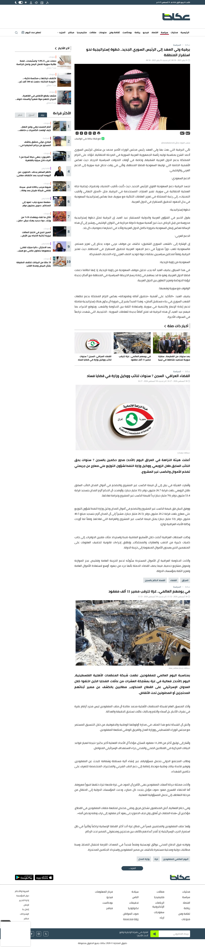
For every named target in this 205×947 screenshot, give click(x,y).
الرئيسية (185, 32)
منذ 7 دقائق (51, 68)
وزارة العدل (143, 859)
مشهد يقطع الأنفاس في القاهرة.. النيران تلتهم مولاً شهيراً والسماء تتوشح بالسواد (35, 97)
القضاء (173, 580)
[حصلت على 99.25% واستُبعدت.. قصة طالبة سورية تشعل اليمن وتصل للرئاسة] (64, 62)
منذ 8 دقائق (51, 103)
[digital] (47, 2)
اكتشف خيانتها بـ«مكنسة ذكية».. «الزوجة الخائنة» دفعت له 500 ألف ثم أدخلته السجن (38, 80)
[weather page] (36, 2)
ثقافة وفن (114, 32)
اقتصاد (154, 32)
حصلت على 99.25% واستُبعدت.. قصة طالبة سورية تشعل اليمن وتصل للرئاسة (36, 62)
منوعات (103, 32)
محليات (174, 32)
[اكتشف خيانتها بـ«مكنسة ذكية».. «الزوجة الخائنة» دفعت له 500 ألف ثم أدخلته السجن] (64, 80)
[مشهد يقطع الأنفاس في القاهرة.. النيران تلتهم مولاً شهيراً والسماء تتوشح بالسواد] (64, 97)
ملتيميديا (82, 32)
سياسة (164, 32)
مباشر (71, 32)
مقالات (92, 32)
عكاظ (186, 45)
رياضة (137, 32)
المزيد (62, 32)
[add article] (41, 2)
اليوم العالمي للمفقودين (175, 859)
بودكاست (127, 32)
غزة (156, 859)
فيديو (146, 32)
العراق (185, 580)
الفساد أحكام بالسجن (155, 580)
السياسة (177, 45)
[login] (31, 2)
